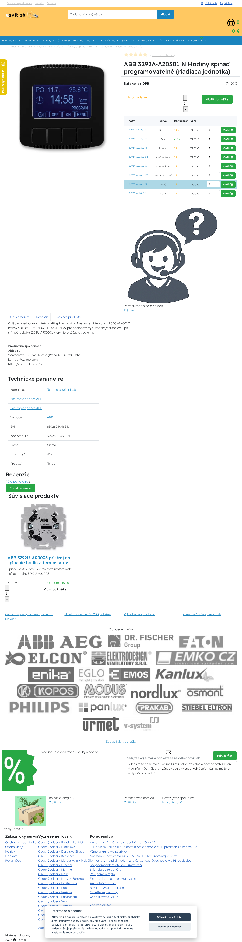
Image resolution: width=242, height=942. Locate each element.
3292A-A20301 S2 (138, 156)
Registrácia (226, 3)
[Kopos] (48, 691)
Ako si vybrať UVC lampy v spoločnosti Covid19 (122, 842)
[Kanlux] (184, 674)
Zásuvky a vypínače (171, 40)
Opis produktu (20, 317)
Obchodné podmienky (19, 3)
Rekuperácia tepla (102, 874)
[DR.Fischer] (141, 642)
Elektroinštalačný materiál (20, 40)
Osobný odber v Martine (55, 869)
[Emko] (196, 658)
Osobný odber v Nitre (53, 874)
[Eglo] (91, 674)
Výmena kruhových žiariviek (108, 851)
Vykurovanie (145, 40)
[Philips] (40, 707)
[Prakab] (154, 707)
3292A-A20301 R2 (138, 174)
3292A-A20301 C (138, 165)
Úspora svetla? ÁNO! (104, 897)
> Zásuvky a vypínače (48, 46)
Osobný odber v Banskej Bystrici (60, 842)
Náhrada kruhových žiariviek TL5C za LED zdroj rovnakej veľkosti (133, 856)
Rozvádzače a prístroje (102, 40)
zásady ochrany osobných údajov (185, 768)
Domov (12, 46)
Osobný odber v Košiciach (56, 856)
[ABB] (35, 642)
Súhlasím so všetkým (169, 917)
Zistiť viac (55, 802)
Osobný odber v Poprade (55, 888)
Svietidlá (128, 40)
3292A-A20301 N (138, 183)
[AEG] (81, 642)
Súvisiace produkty (68, 317)
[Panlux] (102, 707)
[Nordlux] (156, 691)
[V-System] (141, 724)
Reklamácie (13, 860)
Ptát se (129, 310)
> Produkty (26, 46)
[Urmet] (101, 724)
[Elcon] (46, 658)
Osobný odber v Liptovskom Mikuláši (64, 860)
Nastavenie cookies (170, 926)
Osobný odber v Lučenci (55, 865)
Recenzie (42, 317)
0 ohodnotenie (163, 55)
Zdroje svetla (197, 40)
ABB (50, 417)
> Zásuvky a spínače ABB (78, 46)
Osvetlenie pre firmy (104, 892)
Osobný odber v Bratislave (56, 847)
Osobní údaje (14, 847)
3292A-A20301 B (138, 138)
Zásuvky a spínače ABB (26, 399)
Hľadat (165, 14)
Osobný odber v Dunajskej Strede (61, 851)
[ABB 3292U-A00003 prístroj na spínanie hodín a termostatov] (43, 527)
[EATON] (201, 642)
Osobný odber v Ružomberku (58, 897)
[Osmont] (205, 691)
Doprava (51, 3)
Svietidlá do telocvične (105, 869)
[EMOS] (130, 674)
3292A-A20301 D (138, 129)
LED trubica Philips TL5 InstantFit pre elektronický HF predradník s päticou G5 (143, 847)
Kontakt (39, 3)
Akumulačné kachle (103, 883)
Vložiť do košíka (217, 99)
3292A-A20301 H (138, 147)
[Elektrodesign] (121, 658)
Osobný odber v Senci (53, 901)
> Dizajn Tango (104, 46)
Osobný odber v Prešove (55, 892)
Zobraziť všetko (100, 905)
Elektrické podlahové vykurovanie (113, 878)
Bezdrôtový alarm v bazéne (108, 888)
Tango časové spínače (62, 389)
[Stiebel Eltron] (207, 707)
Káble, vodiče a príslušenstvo (63, 40)
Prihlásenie (211, 3)
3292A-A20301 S (138, 192)
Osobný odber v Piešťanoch (57, 883)
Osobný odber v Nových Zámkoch (61, 878)
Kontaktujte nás (173, 802)
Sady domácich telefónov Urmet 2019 (116, 865)
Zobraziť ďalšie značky (121, 741)
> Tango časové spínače (129, 46)
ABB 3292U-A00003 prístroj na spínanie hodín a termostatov (39, 560)
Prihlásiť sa (225, 756)
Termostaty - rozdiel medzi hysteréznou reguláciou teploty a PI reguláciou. (141, 860)
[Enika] (51, 674)
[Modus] (105, 691)
